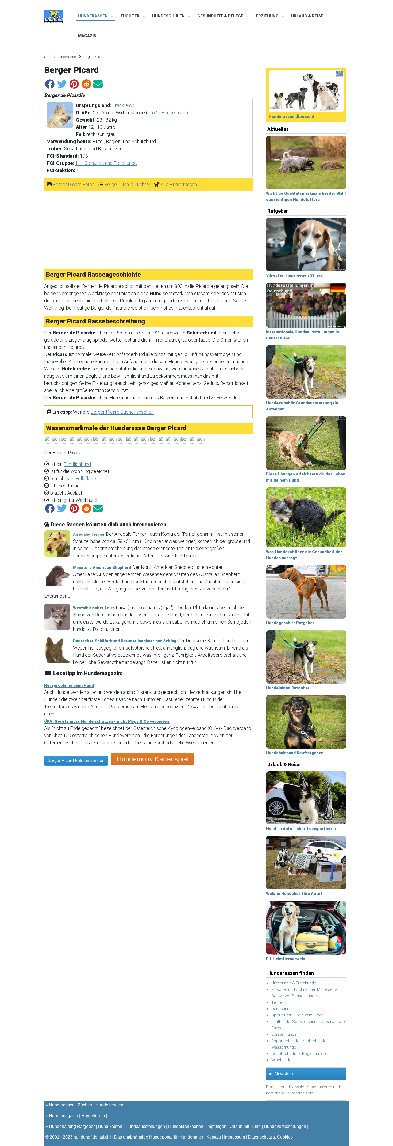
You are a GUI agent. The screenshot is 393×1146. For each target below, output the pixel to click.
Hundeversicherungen (285, 1126)
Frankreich (123, 105)
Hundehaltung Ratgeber (72, 1126)
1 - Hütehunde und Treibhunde (106, 163)
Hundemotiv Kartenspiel (153, 759)
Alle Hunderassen (179, 184)
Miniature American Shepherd (102, 567)
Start (48, 57)
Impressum (234, 1137)
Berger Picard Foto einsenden (76, 760)
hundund (82, 1137)
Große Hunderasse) (167, 112)
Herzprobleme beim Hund (69, 685)
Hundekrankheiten (185, 1126)
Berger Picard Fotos (74, 184)
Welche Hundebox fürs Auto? (294, 893)
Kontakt (213, 1137)
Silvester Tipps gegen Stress (294, 275)
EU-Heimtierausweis (285, 958)
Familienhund (77, 464)
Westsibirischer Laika (94, 607)
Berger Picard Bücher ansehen (122, 412)
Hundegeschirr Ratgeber (290, 622)
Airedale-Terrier (89, 534)
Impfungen (216, 1126)
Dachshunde (282, 1008)
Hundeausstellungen (145, 1126)
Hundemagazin (63, 1115)
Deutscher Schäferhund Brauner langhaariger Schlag (124, 641)
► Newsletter (282, 1073)
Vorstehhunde (284, 1034)
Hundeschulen (169, 16)
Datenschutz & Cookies (270, 1137)
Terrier (277, 1002)
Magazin (87, 35)
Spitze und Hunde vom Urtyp (297, 1015)
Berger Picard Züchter (127, 184)
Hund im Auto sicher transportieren (301, 828)
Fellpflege (85, 478)
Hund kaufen (110, 1126)
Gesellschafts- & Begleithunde (298, 1053)
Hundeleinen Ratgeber (288, 688)
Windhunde (281, 1060)
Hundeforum (93, 1115)
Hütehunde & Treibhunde (293, 983)
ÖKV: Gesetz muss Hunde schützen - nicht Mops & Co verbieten (107, 721)
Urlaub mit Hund (245, 1126)
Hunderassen (93, 16)
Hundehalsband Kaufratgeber (294, 752)
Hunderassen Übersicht (292, 116)
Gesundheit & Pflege (220, 16)
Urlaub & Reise (307, 16)
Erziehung (268, 16)
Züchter (130, 16)
